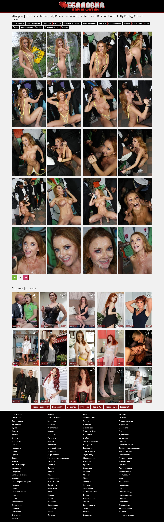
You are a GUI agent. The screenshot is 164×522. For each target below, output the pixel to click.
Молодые (87, 482)
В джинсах (123, 424)
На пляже (16, 485)
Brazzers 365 (126, 407)
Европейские (124, 455)
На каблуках (124, 482)
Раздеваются (17, 502)
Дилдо (14, 451)
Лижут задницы (125, 468)
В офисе (122, 431)
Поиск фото (17, 414)
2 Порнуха (71, 407)
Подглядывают (125, 495)
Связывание (17, 505)
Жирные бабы (89, 458)
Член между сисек (126, 515)
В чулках (15, 438)
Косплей (51, 465)
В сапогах (52, 435)
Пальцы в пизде (126, 492)
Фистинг (122, 512)
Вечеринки (123, 438)
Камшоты (57, 23)
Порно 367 (97, 407)
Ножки (122, 488)
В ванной (87, 424)
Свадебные (124, 502)
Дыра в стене (53, 455)
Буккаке (64, 27)
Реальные (47, 23)
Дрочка (15, 455)
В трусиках (87, 435)
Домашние (52, 451)
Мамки (50, 475)
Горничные (16, 448)
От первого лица (90, 492)
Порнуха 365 (58, 407)
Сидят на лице (89, 505)
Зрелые (127, 23)
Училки (50, 512)
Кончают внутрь (18, 465)
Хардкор (51, 515)
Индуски (51, 461)
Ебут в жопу (88, 455)
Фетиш (86, 512)
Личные (51, 471)
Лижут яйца (16, 471)
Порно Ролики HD (41, 407)
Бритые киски (17, 421)
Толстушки (16, 512)
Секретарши (53, 505)
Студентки (52, 508)
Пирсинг (15, 495)
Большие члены (114, 23)
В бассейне (16, 424)
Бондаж (122, 418)
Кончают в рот (125, 461)
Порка (50, 498)
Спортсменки (124, 505)
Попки (14, 498)
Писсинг (51, 495)
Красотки (87, 465)
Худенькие (87, 515)
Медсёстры (16, 478)
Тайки (85, 508)
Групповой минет (52, 27)
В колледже (88, 428)
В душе (15, 428)
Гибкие (15, 445)
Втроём (51, 441)
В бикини (51, 424)
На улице (102, 23)
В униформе (124, 435)
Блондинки (68, 23)
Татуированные (125, 508)
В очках (15, 435)
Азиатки (51, 414)
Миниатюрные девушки (21, 482)
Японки (15, 518)
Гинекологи (52, 445)
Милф (146, 23)
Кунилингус (16, 468)
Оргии (50, 492)
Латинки (51, 468)
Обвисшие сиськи (19, 492)
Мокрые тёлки (53, 482)
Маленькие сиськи (19, 475)
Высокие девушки (90, 441)
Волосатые (137, 23)
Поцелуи (122, 498)
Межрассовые (27, 27)
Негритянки (52, 488)
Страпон (15, 508)
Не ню (14, 488)
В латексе (16, 431)
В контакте (123, 428)
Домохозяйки (89, 451)
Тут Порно (84, 407)
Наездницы (124, 485)
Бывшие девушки (126, 421)
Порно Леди (111, 407)
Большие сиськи (89, 23)
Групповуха (87, 448)
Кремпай (122, 465)
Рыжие (15, 27)
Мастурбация (124, 475)
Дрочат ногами (125, 451)
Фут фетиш (16, 515)
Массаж (86, 475)
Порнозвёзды (18, 23)
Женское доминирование (58, 458)
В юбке (86, 438)
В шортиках (52, 438)
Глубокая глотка (126, 445)
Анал (85, 414)
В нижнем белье (33, 23)
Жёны (14, 458)
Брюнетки (52, 421)
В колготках (53, 428)
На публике (52, 485)
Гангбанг (38, 27)
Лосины (86, 471)
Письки (86, 495)
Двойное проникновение (129, 448)
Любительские (125, 471)
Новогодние (88, 488)
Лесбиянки (87, 468)
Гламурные (87, 445)
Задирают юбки (125, 458)
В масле (51, 431)
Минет (77, 23)
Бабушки (122, 414)
